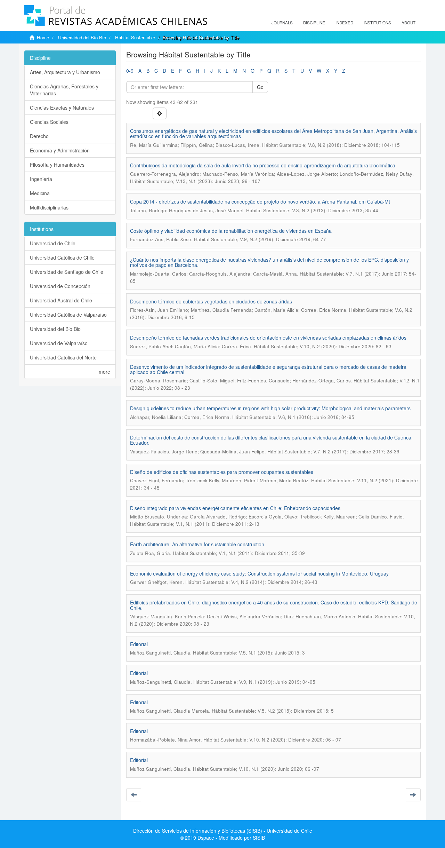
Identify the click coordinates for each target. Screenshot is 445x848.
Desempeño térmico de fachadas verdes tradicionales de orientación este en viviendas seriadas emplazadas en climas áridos (268, 337)
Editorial (139, 644)
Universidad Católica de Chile (62, 257)
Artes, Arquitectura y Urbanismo (65, 72)
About (408, 22)
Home (43, 37)
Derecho (39, 136)
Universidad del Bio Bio (55, 328)
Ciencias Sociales (49, 121)
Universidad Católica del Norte (63, 357)
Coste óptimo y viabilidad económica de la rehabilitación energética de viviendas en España (231, 230)
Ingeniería (41, 178)
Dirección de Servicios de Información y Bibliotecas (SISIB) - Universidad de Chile (222, 830)
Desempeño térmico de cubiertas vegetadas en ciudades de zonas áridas (211, 301)
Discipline (314, 22)
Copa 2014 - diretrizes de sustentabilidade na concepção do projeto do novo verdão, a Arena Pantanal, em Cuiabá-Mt (260, 201)
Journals (282, 22)
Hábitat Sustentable (135, 37)
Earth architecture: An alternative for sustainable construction (197, 544)
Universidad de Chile (52, 243)
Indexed (344, 22)
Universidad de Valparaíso (59, 343)
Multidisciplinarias (49, 207)
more (104, 371)
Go (260, 87)
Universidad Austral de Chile (61, 300)
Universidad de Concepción (60, 286)
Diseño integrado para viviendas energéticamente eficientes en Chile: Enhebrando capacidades (235, 508)
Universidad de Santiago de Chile (66, 271)
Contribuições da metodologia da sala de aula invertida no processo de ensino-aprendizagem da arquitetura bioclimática (262, 165)
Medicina (40, 193)
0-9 (130, 70)
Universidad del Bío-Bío (82, 37)
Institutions (377, 22)
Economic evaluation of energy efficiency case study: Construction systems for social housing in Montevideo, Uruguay (259, 573)
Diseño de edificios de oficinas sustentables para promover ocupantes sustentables (221, 471)
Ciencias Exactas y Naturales (62, 107)
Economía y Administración (60, 150)
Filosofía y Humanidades (57, 164)
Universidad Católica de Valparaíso (68, 314)
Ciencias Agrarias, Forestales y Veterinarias (64, 90)
